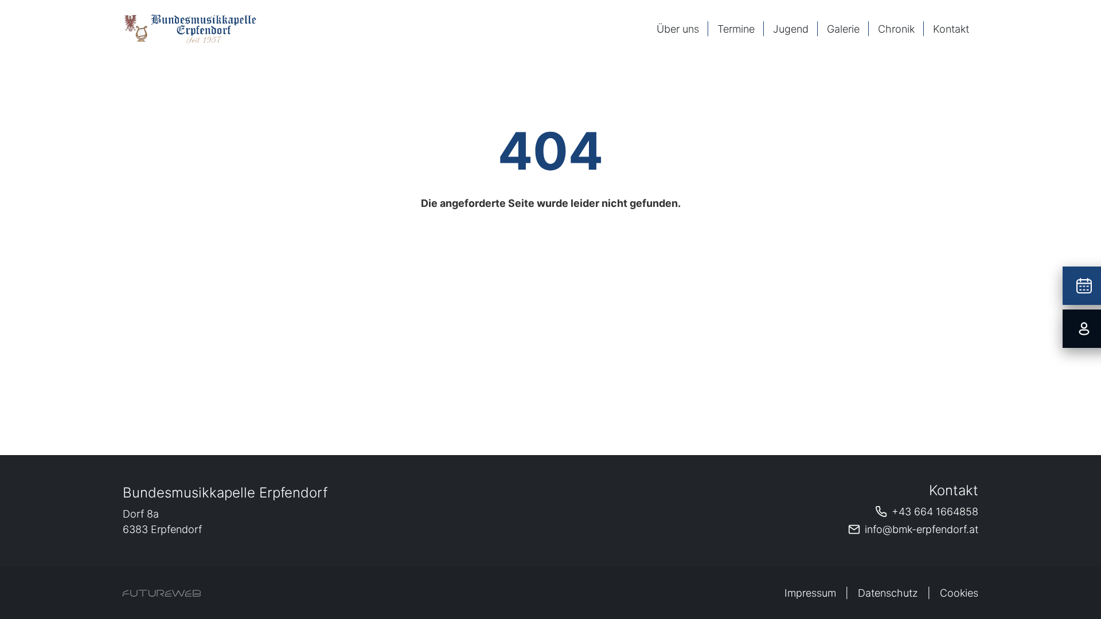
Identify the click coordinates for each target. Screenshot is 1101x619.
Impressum (810, 593)
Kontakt (951, 29)
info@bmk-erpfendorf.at (921, 529)
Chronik (896, 29)
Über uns (678, 29)
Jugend (791, 29)
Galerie (843, 29)
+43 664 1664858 (935, 512)
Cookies (959, 593)
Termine (736, 29)
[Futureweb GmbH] (161, 593)
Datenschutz (888, 593)
